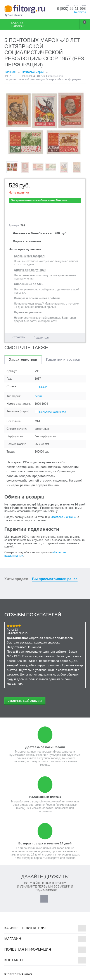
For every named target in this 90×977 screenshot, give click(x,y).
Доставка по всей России (45, 747)
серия (38, 396)
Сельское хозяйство (52, 412)
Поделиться (41, 337)
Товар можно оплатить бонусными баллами (39, 200)
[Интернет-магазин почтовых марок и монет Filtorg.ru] (24, 9)
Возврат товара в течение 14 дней (45, 843)
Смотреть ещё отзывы (25, 700)
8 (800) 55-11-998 (71, 9)
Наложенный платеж (45, 796)
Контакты (79, 12)
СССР (43, 387)
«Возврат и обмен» (63, 517)
